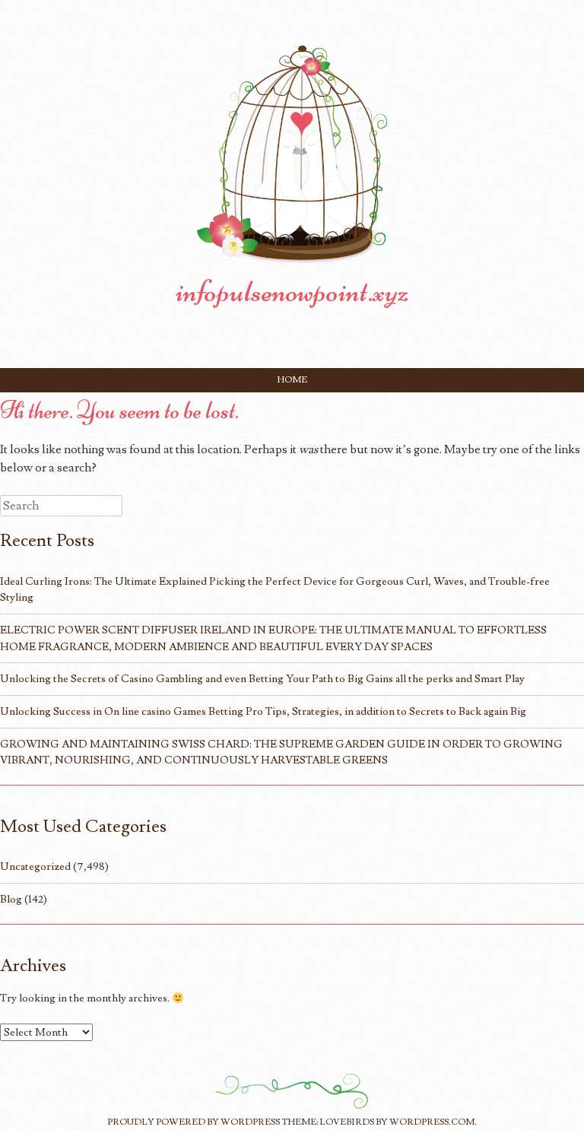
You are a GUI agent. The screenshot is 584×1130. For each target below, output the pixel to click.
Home (292, 380)
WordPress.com (431, 1122)
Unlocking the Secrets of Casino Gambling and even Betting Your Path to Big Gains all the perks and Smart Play (262, 678)
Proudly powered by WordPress (193, 1122)
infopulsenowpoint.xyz (292, 291)
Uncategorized (35, 866)
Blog (11, 899)
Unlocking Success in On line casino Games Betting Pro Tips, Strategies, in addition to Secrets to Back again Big (263, 711)
